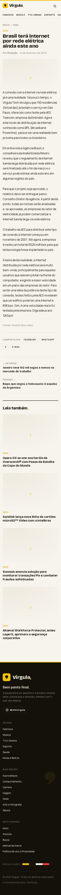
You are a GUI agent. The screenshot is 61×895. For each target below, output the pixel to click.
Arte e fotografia (12, 804)
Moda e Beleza (11, 757)
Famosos (8, 15)
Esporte (49, 15)
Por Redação (10, 52)
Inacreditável (10, 775)
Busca (6, 839)
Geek (16, 25)
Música (20, 15)
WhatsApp (48, 339)
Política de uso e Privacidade (19, 851)
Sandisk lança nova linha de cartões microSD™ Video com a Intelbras (29, 519)
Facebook (30, 339)
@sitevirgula (17, 709)
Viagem (7, 793)
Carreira (7, 787)
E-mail (16, 347)
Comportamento (12, 781)
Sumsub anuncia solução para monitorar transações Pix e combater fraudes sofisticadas (30, 575)
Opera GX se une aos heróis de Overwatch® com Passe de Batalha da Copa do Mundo (28, 461)
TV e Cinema (35, 15)
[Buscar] (55, 6)
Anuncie (7, 834)
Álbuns (6, 810)
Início (6, 25)
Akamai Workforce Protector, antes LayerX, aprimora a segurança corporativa (29, 634)
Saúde (6, 752)
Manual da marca (12, 845)
